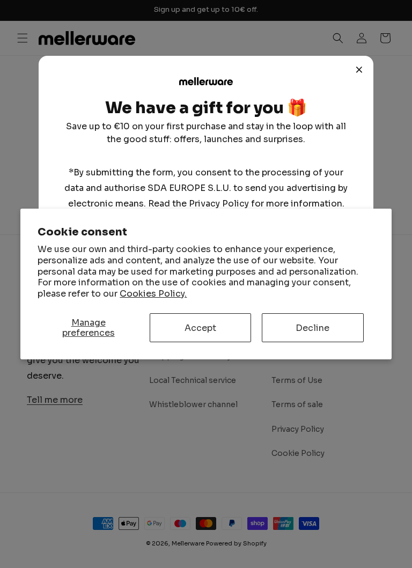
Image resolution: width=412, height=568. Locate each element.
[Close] (359, 69)
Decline (312, 328)
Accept (200, 328)
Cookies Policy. (153, 293)
